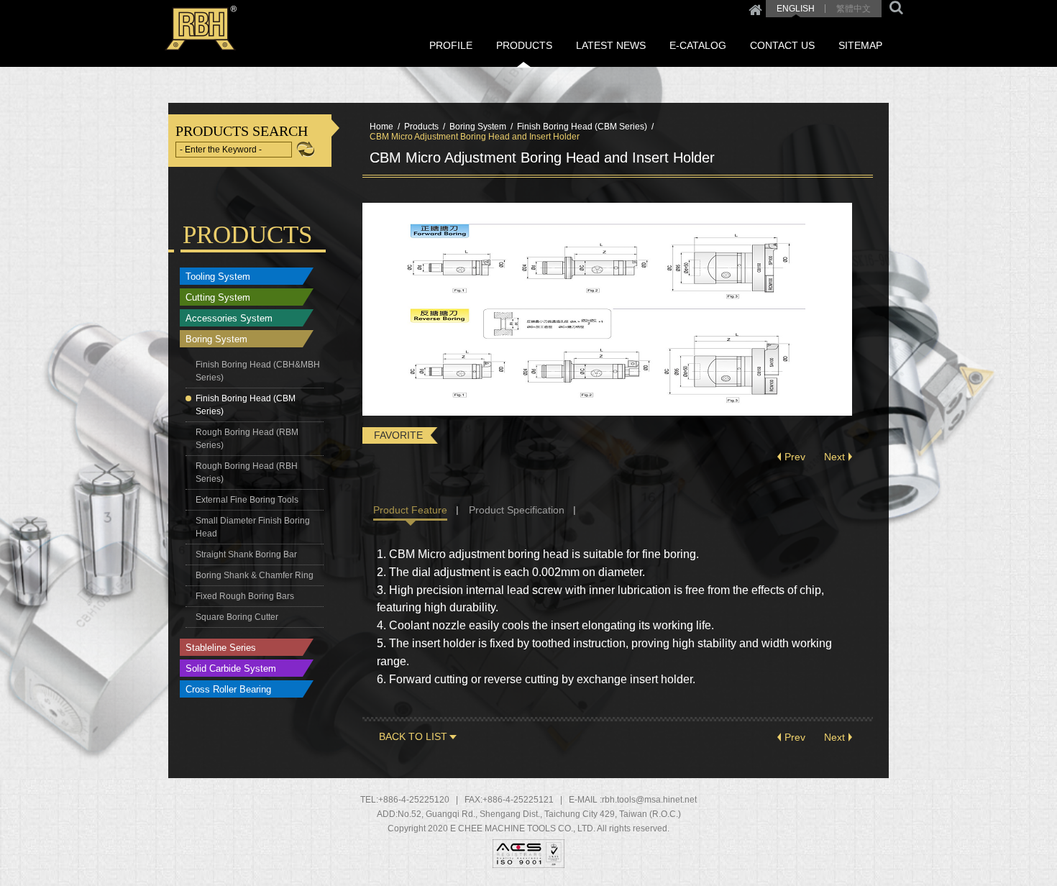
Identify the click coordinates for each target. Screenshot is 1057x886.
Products (421, 127)
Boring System (216, 339)
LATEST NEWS (611, 45)
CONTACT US (782, 45)
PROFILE (450, 45)
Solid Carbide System (231, 668)
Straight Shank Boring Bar (246, 554)
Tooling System (218, 276)
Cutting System (218, 297)
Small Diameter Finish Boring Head (253, 527)
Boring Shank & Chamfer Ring (255, 575)
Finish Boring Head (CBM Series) (246, 404)
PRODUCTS (524, 45)
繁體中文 (853, 9)
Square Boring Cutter (237, 617)
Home (755, 8)
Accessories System (229, 318)
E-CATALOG (697, 45)
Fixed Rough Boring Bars (245, 596)
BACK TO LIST (413, 736)
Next (834, 456)
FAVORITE (398, 435)
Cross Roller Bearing (228, 689)
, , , (539, 814)
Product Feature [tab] (410, 510)
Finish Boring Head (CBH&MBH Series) (258, 371)
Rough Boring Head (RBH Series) (247, 472)
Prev (794, 456)
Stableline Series (221, 647)
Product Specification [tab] (516, 510)
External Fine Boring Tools (247, 500)
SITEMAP (860, 45)
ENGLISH (796, 9)
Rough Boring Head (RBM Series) (247, 438)
